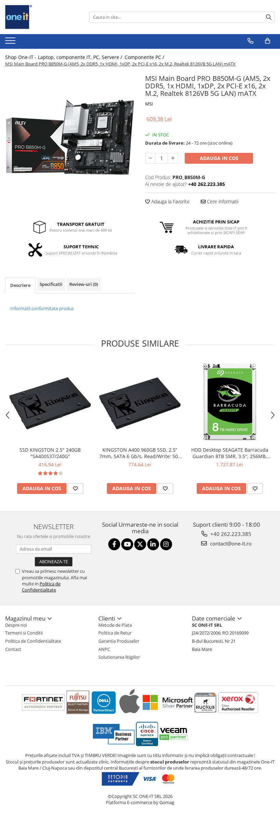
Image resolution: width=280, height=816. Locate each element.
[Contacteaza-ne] (250, 41)
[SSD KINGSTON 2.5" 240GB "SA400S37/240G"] (50, 401)
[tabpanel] (70, 137)
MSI (149, 104)
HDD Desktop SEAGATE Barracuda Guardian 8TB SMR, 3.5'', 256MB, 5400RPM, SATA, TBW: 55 (229, 453)
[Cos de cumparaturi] (267, 41)
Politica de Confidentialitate (41, 587)
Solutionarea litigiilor (119, 657)
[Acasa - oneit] (39, 17)
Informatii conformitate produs (42, 308)
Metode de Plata (115, 625)
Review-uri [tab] (83, 284)
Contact (13, 649)
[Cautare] (269, 17)
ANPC (104, 649)
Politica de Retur (114, 633)
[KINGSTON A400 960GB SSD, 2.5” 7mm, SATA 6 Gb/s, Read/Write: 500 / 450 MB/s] (139, 401)
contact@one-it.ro (230, 543)
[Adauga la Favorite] (75, 488)
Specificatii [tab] (51, 284)
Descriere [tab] (20, 285)
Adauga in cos (219, 158)
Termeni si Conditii (24, 633)
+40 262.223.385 (230, 533)
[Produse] (11, 43)
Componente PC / (145, 57)
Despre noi (16, 625)
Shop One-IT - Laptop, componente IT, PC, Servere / (64, 57)
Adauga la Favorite (170, 201)
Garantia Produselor (118, 641)
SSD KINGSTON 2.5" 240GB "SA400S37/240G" (50, 453)
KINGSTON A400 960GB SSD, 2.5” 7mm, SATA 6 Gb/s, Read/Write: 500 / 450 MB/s (140, 453)
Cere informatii (222, 201)
